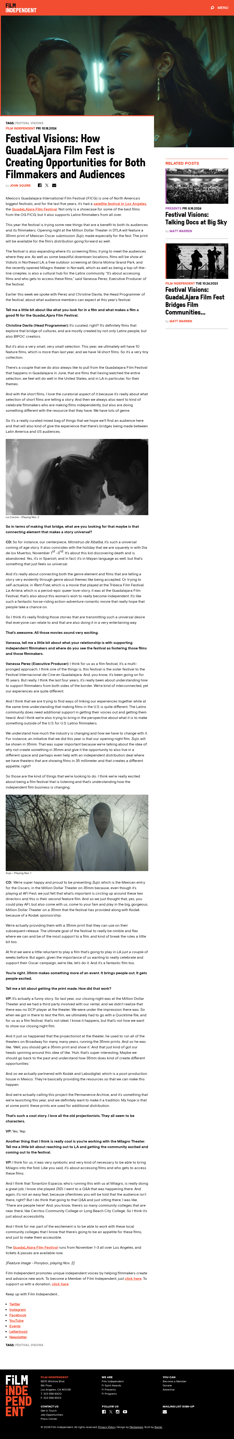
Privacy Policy (106, 1427)
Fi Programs (109, 1393)
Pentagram (136, 1427)
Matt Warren (181, 231)
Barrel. (158, 1427)
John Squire (20, 185)
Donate (167, 1385)
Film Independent (20, 128)
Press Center (49, 1418)
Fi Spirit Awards (111, 1385)
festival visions (29, 123)
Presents (173, 208)
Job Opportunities (52, 1414)
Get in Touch (49, 1410)
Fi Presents (109, 1389)
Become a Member (174, 1381)
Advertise (169, 1389)
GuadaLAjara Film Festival (35, 1247)
